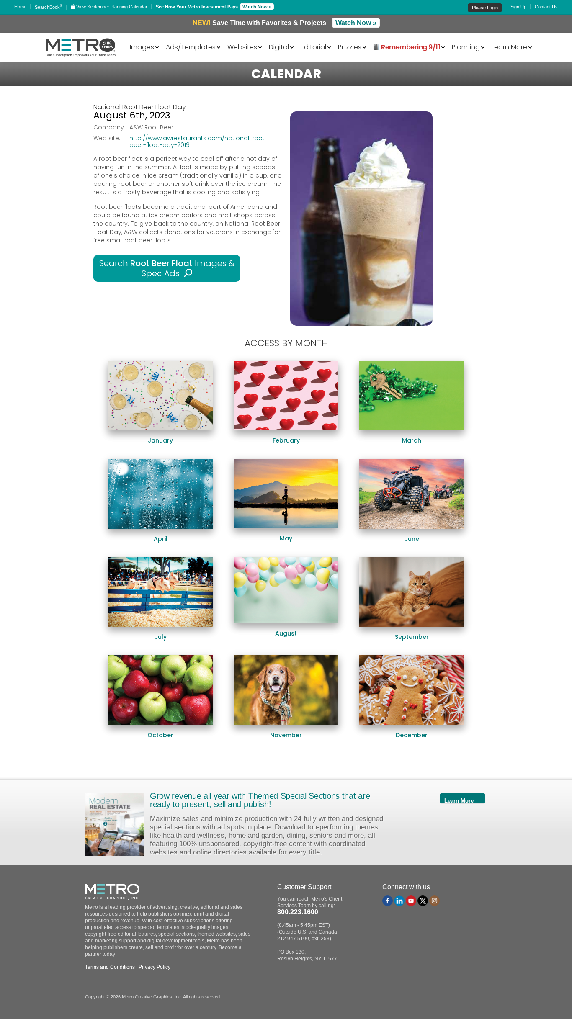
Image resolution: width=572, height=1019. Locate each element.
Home (20, 6)
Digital (279, 46)
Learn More (509, 46)
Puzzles (349, 46)
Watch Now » (256, 6)
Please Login (485, 7)
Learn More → (462, 800)
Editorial (313, 46)
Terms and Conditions (110, 967)
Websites (242, 46)
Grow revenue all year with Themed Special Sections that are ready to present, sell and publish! (260, 800)
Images (142, 46)
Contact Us (546, 6)
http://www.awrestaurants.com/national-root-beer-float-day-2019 (198, 141)
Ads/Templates (191, 46)
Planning (466, 46)
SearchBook (48, 7)
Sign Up (518, 6)
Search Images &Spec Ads (166, 268)
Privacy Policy (154, 967)
